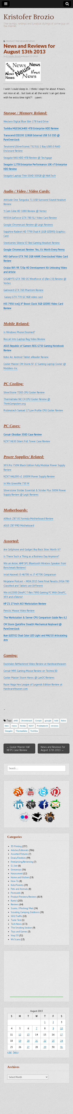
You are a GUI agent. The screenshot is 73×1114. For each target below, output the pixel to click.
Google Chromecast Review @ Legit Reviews (28, 224)
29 (45, 1047)
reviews (54, 725)
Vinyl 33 (15, 935)
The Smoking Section (21, 927)
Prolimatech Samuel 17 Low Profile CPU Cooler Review (33, 410)
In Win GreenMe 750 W (16, 483)
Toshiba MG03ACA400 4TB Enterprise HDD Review (31, 128)
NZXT (31, 725)
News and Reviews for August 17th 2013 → (53, 748)
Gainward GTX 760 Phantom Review (23, 290)
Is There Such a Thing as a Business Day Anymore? (31, 556)
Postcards (16, 892)
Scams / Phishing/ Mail (22, 908)
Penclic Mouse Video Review (19, 610)
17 (61, 1034)
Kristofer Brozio (29, 17)
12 (20, 1034)
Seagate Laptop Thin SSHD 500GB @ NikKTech (30, 175)
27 (28, 1047)
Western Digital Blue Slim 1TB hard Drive (26, 121)
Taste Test (16, 920)
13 (28, 1034)
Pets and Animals (19, 888)
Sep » (15, 1052)
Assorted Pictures (19, 853)
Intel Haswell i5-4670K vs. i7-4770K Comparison (30, 574)
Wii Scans (15, 939)
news (14, 725)
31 (61, 1047)
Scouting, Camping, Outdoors (25, 912)
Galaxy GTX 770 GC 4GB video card (23, 297)
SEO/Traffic (16, 916)
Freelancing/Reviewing (22, 861)
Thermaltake (21, 731)
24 (61, 1040)
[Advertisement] (36, 974)
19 (20, 1040)
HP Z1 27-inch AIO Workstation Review (25, 603)
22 (45, 1040)
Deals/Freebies (18, 857)
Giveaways (16, 869)
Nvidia (23, 725)
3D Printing (16, 846)
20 (28, 1040)
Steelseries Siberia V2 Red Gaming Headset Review (32, 242)
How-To (15, 881)
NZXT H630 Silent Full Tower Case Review (27, 441)
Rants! (14, 900)
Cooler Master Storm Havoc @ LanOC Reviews (29, 677)
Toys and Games (19, 931)
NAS (7, 725)
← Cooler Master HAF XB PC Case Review (18, 748)
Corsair (38, 720)
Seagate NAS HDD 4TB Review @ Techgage (28, 157)
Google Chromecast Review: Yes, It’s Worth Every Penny (34, 249)
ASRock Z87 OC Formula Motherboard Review (28, 518)
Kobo (63, 720)
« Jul (9, 1052)
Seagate (9, 731)
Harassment (17, 873)
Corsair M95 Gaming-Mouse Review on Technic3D (30, 670)
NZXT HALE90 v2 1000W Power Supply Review (29, 476)
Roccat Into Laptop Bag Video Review (24, 339)
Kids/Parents (17, 885)
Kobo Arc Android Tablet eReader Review (26, 357)
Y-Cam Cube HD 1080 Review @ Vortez (25, 211)
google (48, 720)
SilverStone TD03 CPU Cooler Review (24, 392)
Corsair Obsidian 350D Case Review (23, 434)
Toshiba (34, 731)
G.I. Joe (14, 865)
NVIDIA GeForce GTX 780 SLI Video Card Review (30, 217)
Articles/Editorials (20, 850)
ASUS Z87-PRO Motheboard (19, 525)
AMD (16, 720)
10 (61, 1028)
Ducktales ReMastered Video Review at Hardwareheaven (35, 664)
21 (36, 1040)
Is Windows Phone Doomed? (19, 332)
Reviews (15, 904)
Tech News (16, 923)
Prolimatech (42, 725)
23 (53, 1040)
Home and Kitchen (20, 877)
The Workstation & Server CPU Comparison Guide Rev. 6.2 (35, 617)
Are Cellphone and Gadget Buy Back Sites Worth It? (32, 549)
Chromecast (26, 720)
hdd (56, 720)
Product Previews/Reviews (20, 41)
